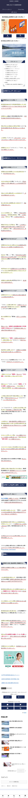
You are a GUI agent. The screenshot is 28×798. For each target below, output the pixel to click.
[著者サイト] (7, 704)
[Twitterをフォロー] (20, 704)
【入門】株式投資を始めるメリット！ (10, 675)
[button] (25, 383)
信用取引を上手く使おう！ (12, 80)
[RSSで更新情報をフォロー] (20, 708)
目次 (12, 61)
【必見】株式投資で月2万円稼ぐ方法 (10, 679)
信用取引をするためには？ (12, 72)
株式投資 (4, 688)
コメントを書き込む (14, 781)
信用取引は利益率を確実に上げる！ (12, 78)
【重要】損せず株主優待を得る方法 (9, 682)
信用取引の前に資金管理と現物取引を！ (15, 84)
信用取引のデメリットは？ (12, 74)
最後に (6, 82)
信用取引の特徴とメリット (12, 70)
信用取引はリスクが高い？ (12, 66)
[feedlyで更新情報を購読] (7, 708)
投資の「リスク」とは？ (11, 76)
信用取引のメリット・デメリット (12, 68)
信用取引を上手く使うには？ (11, 64)
